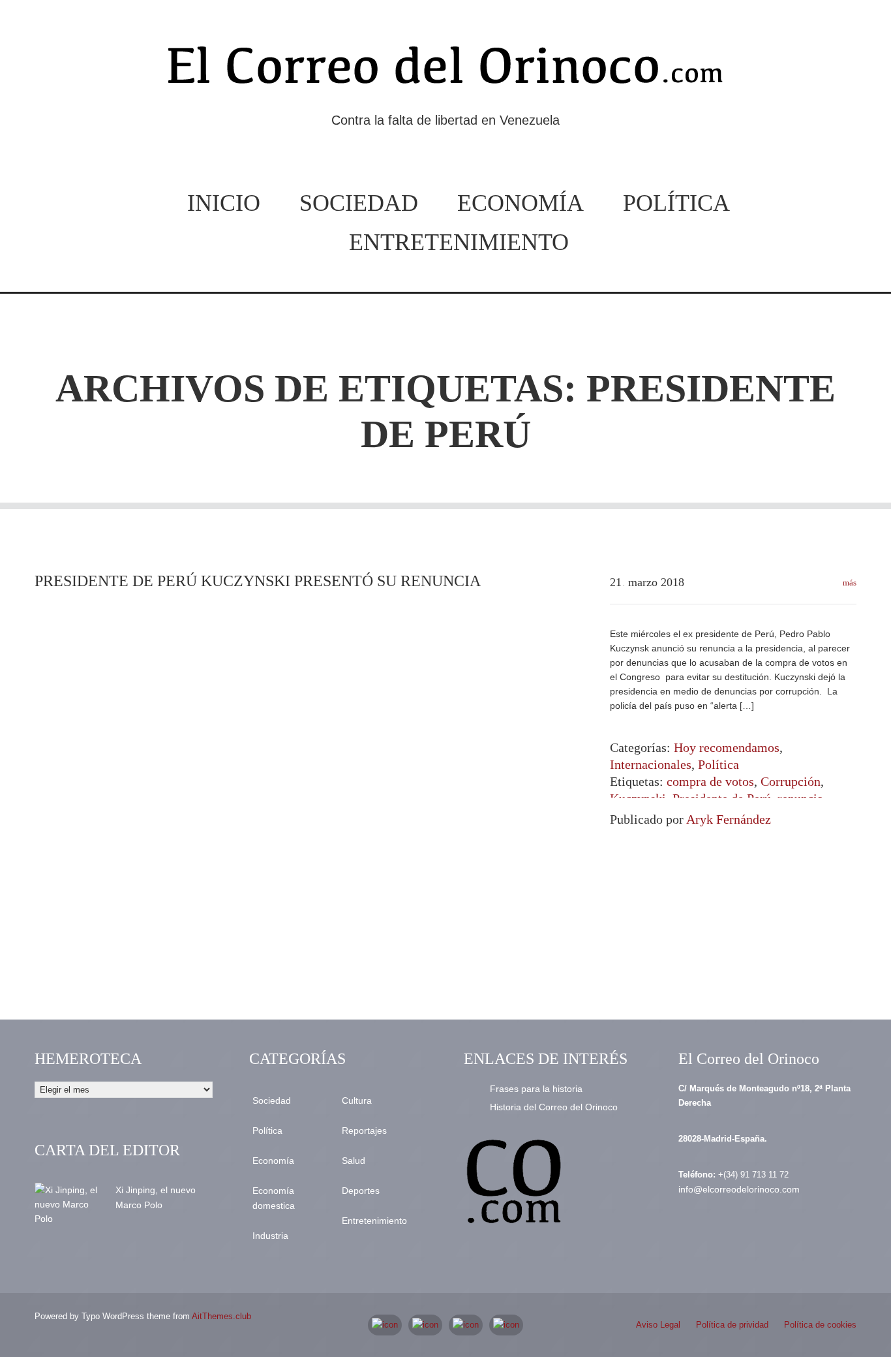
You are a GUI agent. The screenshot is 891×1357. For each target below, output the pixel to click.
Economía (520, 203)
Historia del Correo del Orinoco (554, 1107)
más (848, 582)
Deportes (361, 1190)
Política (676, 203)
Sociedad (358, 203)
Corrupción (791, 781)
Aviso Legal (658, 1325)
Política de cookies (820, 1325)
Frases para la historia (536, 1089)
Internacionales (650, 764)
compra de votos (710, 781)
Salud (353, 1160)
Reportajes (364, 1130)
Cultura (357, 1100)
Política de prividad (732, 1325)
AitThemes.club (221, 1316)
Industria (270, 1235)
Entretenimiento (459, 242)
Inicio (223, 203)
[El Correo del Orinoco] (445, 70)
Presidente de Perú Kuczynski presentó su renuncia (258, 580)
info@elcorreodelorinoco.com (739, 1189)
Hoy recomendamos (726, 747)
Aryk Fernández (728, 819)
